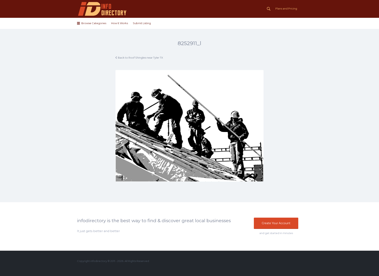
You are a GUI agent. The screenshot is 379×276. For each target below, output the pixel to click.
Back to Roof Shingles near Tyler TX (140, 57)
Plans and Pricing (286, 8)
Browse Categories (93, 23)
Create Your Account (276, 223)
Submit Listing (142, 23)
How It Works (119, 23)
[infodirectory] (102, 9)
